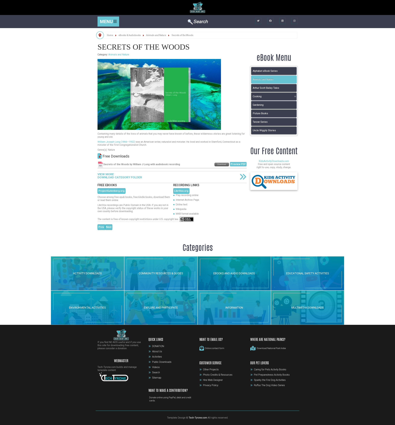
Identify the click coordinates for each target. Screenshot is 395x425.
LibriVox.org (181, 190)
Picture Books (260, 113)
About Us (157, 351)
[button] (295, 96)
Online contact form (214, 348)
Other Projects (211, 369)
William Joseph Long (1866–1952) (116, 141)
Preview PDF (238, 164)
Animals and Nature (118, 54)
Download (221, 164)
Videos (156, 367)
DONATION (158, 346)
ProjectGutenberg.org (111, 190)
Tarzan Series (260, 121)
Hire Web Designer (213, 380)
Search (156, 372)
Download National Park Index (271, 348)
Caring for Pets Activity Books (270, 369)
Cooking (257, 96)
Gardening (258, 104)
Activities (157, 356)
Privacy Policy (210, 385)
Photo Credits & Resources (217, 374)
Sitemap (156, 377)
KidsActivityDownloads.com (274, 161)
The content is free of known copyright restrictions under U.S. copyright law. (139, 219)
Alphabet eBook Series (265, 70)
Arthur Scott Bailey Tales (266, 87)
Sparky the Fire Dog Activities (270, 380)
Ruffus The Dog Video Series (269, 385)
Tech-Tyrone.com (198, 417)
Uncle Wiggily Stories (264, 130)
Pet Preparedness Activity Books (272, 374)
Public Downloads (161, 361)
